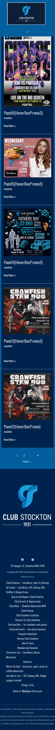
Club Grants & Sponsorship (27, 601)
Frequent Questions (27, 634)
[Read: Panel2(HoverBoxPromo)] (27, 396)
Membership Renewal (27, 648)
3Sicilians (26, 691)
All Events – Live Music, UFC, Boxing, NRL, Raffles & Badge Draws (25, 590)
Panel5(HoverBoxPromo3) (23, 184)
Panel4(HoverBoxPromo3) (23, 262)
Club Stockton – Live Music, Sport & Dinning (27, 583)
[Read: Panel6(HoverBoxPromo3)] (27, 69)
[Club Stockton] (26, 13)
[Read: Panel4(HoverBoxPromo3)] (27, 232)
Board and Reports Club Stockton (27, 597)
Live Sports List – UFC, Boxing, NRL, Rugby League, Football (26, 678)
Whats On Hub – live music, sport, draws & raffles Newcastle (27, 668)
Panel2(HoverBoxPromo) (22, 426)
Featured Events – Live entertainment (27, 629)
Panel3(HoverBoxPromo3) (23, 341)
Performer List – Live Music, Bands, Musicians (23, 654)
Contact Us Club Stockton (27, 620)
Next (27, 461)
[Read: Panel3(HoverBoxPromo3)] (27, 310)
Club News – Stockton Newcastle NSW (27, 606)
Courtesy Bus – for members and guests (27, 624)
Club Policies (27, 611)
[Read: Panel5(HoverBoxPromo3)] (27, 157)
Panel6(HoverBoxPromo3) (23, 113)
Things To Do (27, 685)
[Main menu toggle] (27, 31)
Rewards (27, 662)
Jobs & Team (28, 643)
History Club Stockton (27, 638)
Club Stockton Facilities (27, 615)
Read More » (10, 126)
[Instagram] (32, 559)
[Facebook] (22, 559)
